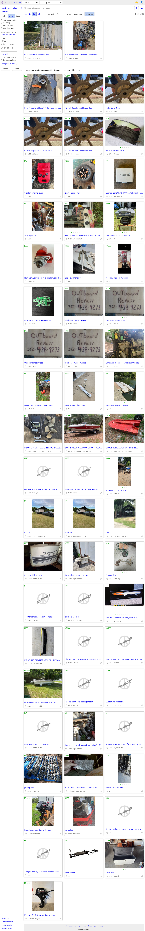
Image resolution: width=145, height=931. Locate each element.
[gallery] (34, 14)
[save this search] (142, 8)
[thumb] (30, 14)
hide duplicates (8, 28)
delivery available (9, 60)
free (4, 41)
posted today (8, 25)
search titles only (9, 20)
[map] (38, 14)
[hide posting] (60, 58)
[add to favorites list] (25, 58)
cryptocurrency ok (9, 57)
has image (7, 23)
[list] (26, 14)
